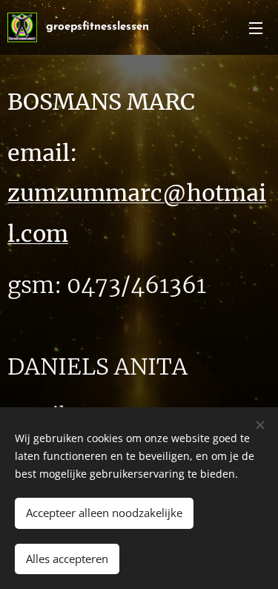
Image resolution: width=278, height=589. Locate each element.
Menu (256, 27)
